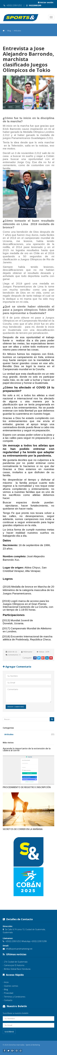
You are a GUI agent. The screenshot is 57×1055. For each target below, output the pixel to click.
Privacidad (8, 993)
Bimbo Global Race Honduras (17, 969)
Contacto (8, 1000)
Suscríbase (9, 1032)
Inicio (6, 982)
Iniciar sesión (46, 2)
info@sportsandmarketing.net (19, 948)
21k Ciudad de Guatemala (15, 961)
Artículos (8, 734)
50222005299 (34, 5)
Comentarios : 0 (14, 655)
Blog (6, 989)
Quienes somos (11, 986)
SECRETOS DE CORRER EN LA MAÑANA (23, 829)
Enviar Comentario (15, 707)
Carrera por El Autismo (14, 965)
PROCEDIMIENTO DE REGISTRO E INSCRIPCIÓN (27, 787)
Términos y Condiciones (14, 996)
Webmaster (27, 652)
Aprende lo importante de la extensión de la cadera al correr (26, 749)
